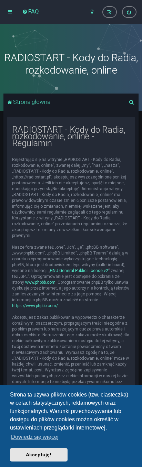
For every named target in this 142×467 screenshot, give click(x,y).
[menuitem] (30, 11)
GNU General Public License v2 (79, 270)
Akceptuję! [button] (38, 454)
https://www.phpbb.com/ (35, 305)
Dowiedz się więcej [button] (35, 437)
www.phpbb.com (40, 282)
